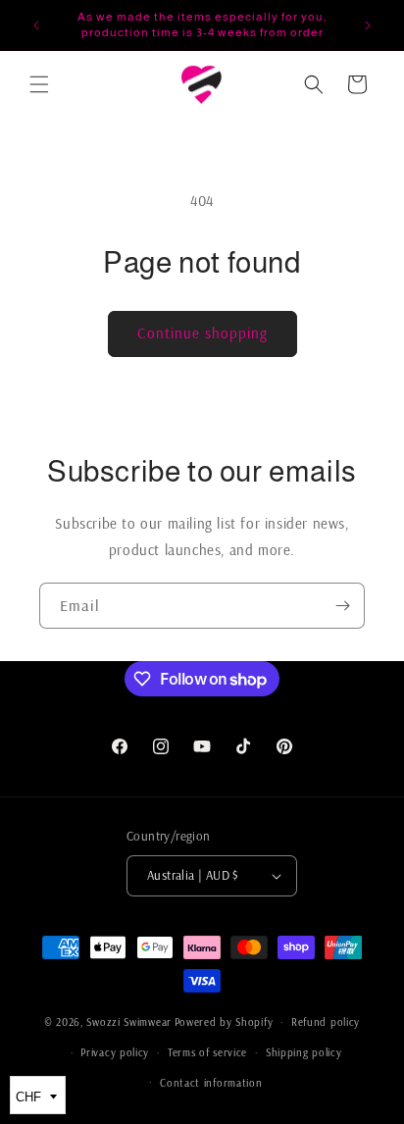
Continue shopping (202, 333)
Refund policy (325, 1022)
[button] (39, 84)
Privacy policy (114, 1052)
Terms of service (207, 1052)
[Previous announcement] (36, 25)
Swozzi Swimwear (129, 1022)
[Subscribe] (342, 606)
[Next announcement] (367, 25)
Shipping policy (304, 1052)
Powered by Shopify (224, 1022)
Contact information (211, 1083)
